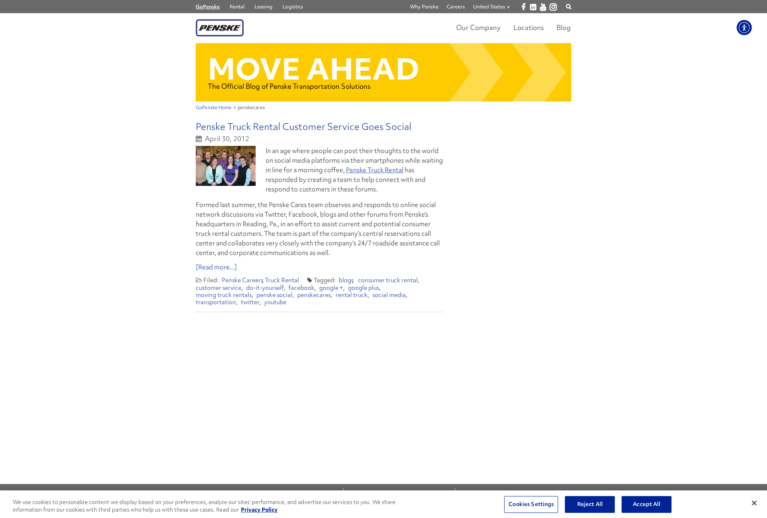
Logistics (292, 6)
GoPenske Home (214, 107)
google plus (363, 287)
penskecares (314, 295)
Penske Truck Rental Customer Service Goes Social (303, 126)
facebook (301, 287)
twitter (250, 302)
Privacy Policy (259, 509)
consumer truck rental (388, 280)
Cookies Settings (531, 504)
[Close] (754, 503)
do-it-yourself (265, 287)
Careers (456, 6)
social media (389, 295)
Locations (528, 27)
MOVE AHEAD (313, 69)
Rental (237, 6)
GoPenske (208, 6)
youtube (275, 302)
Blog (563, 27)
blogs (346, 280)
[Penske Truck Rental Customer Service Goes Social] (226, 166)
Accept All (646, 504)
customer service (218, 287)
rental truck (352, 295)
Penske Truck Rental (374, 169)
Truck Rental (282, 280)
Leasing (263, 6)
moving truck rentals (224, 295)
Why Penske (424, 6)
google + (331, 287)
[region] (383, 504)
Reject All (590, 504)
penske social (274, 295)
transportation (216, 302)
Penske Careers (242, 280)
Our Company (478, 27)
